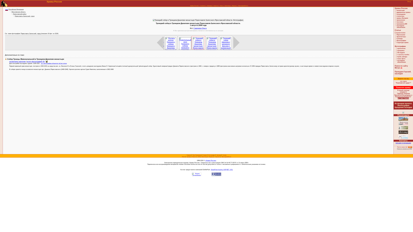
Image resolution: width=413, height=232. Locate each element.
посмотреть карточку (17, 62)
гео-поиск (400, 22)
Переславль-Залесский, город (25, 16)
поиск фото (401, 59)
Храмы (205, 155)
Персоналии (401, 35)
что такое (403, 82)
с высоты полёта (403, 54)
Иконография (401, 40)
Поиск (221, 5)
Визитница (227, 5)
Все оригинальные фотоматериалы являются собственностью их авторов (198, 30)
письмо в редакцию (403, 143)
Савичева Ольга (200, 28)
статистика (400, 16)
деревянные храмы (403, 12)
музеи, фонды (402, 56)
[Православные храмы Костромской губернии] (403, 125)
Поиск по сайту (401, 66)
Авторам (219, 155)
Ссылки (224, 155)
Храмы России (194, 5)
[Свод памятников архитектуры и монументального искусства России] (403, 120)
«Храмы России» (210, 160)
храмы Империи (402, 18)
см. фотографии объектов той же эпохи (54, 63)
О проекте (217, 156)
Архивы (188, 156)
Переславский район (19, 14)
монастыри (401, 10)
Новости (215, 5)
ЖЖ (199, 156)
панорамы (401, 50)
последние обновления (401, 26)
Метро (397, 68)
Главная (189, 155)
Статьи (398, 30)
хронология (401, 20)
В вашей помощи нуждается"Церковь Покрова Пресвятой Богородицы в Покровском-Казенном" (403, 93)
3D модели (401, 52)
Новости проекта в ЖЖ (404, 149)
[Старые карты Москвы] (403, 133)
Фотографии (400, 46)
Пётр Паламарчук (197, 155)
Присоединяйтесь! (243, 5)
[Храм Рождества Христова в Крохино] (403, 138)
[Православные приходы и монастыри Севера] (403, 129)
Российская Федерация (16, 9)
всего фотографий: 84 (36, 62)
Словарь (400, 38)
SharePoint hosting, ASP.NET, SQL (222, 169)
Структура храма (402, 42)
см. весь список (403, 98)
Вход (409, 1)
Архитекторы (401, 36)
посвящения (401, 14)
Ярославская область (19, 12)
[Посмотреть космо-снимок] (47, 62)
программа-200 (402, 24)
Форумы (234, 5)
